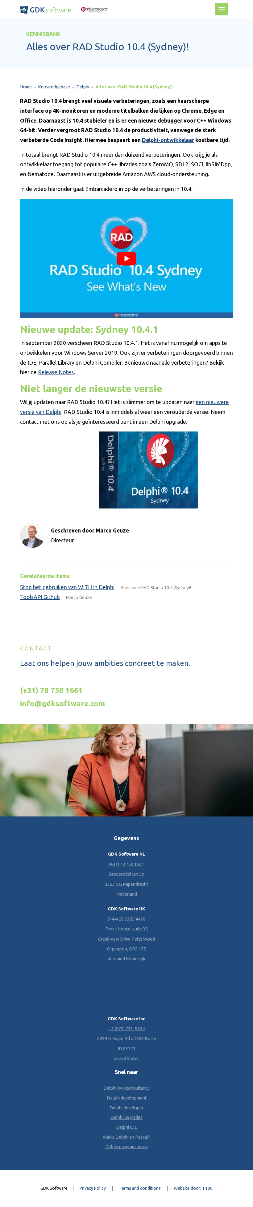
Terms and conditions (140, 1188)
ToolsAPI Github (40, 597)
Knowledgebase (54, 86)
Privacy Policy (93, 1188)
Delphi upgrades (126, 1117)
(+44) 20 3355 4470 (126, 919)
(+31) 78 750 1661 (51, 690)
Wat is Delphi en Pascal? (126, 1137)
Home (26, 86)
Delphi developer (126, 1107)
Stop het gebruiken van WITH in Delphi (67, 587)
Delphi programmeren (126, 1146)
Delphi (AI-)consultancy (126, 1088)
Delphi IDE (126, 1127)
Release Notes (56, 372)
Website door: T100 (193, 1188)
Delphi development (127, 1098)
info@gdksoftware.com (62, 703)
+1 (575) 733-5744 (127, 1028)
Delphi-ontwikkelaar (168, 140)
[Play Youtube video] (126, 258)
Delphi (82, 86)
